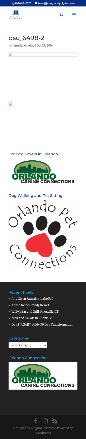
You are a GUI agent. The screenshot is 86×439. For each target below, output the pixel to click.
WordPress (43, 433)
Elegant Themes (42, 428)
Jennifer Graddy (23, 45)
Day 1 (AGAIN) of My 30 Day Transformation (42, 324)
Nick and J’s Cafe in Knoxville (31, 318)
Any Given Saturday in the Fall (32, 299)
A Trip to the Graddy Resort (30, 305)
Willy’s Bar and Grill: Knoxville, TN (35, 311)
